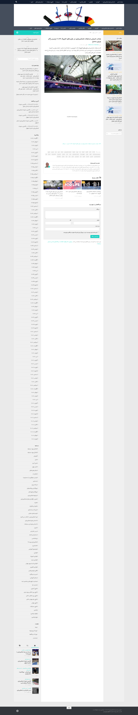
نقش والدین (83, 2)
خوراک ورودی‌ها (33, 631)
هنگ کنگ (59, 156)
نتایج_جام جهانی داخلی (31, 599)
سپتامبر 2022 (33, 299)
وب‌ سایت (97, 226)
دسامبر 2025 (34, 163)
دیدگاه (97, 209)
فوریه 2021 (34, 367)
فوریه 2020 (34, 410)
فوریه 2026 (34, 156)
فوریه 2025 (34, 199)
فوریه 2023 (34, 281)
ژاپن (70, 154)
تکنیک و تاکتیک (33, 506)
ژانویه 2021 (34, 371)
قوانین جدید (34, 560)
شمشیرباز (59, 154)
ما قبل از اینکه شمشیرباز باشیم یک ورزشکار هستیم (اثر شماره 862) (29, 70)
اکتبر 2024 (34, 210)
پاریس (52, 152)
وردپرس (35, 638)
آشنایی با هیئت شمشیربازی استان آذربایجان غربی (24, 682)
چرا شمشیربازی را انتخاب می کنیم (29, 517)
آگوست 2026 (34, 138)
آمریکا (83, 152)
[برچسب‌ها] (20, 646)
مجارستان (77, 156)
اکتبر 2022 (34, 296)
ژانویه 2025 (34, 203)
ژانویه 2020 (34, 414)
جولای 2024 (34, 221)
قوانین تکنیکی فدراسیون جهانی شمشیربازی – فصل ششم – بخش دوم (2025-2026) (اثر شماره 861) (28, 76)
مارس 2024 (34, 235)
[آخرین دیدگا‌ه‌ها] (27, 646)
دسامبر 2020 (34, 374)
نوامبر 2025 (34, 167)
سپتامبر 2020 (33, 385)
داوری (35, 528)
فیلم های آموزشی (33, 549)
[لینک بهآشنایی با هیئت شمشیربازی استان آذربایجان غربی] (35, 681)
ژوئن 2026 (34, 145)
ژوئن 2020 (34, 396)
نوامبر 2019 (34, 421)
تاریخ (49, 152)
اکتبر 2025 (34, 170)
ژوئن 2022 (34, 310)
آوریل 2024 (34, 231)
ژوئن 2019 (34, 439)
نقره (66, 156)
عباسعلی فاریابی (97, 156)
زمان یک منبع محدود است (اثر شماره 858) (26, 94)
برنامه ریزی (34, 485)
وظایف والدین (34, 614)
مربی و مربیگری (33, 574)
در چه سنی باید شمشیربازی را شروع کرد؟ (24, 653)
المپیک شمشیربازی (67, 152)
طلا (46, 154)
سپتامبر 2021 (33, 342)
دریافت (64, 144)
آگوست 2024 (34, 217)
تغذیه (35, 503)
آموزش (98, 2)
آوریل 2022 (34, 317)
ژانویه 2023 (34, 285)
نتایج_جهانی (34, 603)
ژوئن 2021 (34, 353)
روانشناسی (34, 538)
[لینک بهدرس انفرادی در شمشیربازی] (35, 690)
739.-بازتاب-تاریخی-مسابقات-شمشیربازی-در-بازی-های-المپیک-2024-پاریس (83, 144)
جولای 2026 (34, 142)
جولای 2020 (34, 392)
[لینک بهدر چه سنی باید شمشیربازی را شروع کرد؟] (35, 652)
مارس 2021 (34, 364)
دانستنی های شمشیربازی (109, 2)
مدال (73, 156)
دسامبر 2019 (34, 417)
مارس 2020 (34, 407)
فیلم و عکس (73, 2)
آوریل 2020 (34, 403)
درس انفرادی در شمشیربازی (24, 690)
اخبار (32, 2)
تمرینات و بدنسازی (32, 510)
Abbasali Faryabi (93, 45)
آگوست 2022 (34, 303)
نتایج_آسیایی (34, 589)
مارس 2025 (34, 195)
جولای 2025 (34, 181)
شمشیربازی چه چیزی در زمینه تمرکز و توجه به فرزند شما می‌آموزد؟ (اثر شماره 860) (27, 82)
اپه (80, 152)
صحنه (49, 154)
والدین (35, 610)
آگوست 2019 (34, 432)
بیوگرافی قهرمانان (33, 492)
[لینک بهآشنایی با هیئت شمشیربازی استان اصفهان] (35, 661)
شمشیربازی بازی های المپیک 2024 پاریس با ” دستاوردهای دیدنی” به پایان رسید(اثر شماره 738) (54, 193)
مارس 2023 (34, 278)
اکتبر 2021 (34, 339)
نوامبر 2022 (34, 292)
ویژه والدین (34, 617)
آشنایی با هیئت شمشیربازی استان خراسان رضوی (29, 105)
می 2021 (35, 357)
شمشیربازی (54, 154)
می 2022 (35, 314)
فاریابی (91, 156)
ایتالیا (62, 152)
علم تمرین (34, 546)
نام (70, 220)
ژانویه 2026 (34, 160)
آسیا (90, 152)
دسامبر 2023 (34, 246)
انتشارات (35, 474)
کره (80, 156)
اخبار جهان (94, 33)
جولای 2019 (34, 435)
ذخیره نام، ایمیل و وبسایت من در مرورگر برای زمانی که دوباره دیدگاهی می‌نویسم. (80, 232)
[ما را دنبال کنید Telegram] (17, 32)
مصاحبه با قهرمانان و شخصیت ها (29, 581)
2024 (93, 152)
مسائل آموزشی (33, 578)
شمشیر (63, 154)
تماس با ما (64, 2)
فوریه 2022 (34, 324)
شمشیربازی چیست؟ (32, 542)
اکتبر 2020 (34, 382)
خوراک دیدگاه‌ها (33, 634)
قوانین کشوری (33, 567)
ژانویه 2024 (34, 242)
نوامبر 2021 (34, 335)
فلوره (84, 156)
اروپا (77, 152)
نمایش (63, 156)
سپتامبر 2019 (33, 428)
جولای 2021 (34, 349)
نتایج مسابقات (50, 2)
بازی (58, 152)
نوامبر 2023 (34, 249)
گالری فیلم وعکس (33, 571)
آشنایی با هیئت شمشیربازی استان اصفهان (29, 116)
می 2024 (35, 228)
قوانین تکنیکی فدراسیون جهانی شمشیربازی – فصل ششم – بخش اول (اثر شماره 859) (28, 89)
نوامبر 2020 (34, 378)
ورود (36, 627)
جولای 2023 (34, 263)
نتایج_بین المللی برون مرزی (30, 592)
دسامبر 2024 (34, 206)
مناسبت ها (34, 585)
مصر (69, 156)
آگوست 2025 (34, 178)
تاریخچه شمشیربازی (96, 154)
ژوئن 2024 (34, 224)
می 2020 (35, 400)
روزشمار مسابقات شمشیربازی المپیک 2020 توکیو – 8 (94, 192)
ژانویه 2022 (34, 328)
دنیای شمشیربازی (76, 154)
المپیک (74, 152)
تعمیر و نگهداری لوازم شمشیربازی (29, 499)
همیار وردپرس (106, 712)
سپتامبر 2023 (33, 256)
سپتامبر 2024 (33, 213)
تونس (87, 154)
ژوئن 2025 (34, 185)
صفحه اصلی (120, 2)
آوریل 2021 (34, 360)
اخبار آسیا (34, 463)
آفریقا (87, 152)
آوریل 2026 (34, 152)
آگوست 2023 (34, 260)
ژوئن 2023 (34, 267)
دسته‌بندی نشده (33, 535)
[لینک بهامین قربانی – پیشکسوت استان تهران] (35, 670)
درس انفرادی (34, 531)
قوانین (91, 2)
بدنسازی (35, 481)
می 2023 (35, 271)
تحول (90, 154)
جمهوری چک (82, 154)
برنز (55, 152)
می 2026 (35, 149)
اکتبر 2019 (34, 425)
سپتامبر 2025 (33, 174)
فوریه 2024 (34, 238)
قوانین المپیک (33, 556)
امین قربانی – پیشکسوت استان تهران (25, 673)
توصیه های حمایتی (33, 513)
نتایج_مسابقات (33, 606)
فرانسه (87, 156)
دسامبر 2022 (34, 289)
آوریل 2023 (34, 274)
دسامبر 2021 (34, 332)
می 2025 (35, 188)
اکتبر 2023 (34, 253)
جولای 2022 (34, 306)
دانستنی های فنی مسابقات (30, 524)
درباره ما (58, 2)
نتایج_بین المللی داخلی (31, 596)
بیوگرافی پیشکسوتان (32, 488)
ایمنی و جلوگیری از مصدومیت (30, 478)
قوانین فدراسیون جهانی (31, 563)
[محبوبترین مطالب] (35, 646)
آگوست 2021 (34, 346)
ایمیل (97, 220)
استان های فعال (39, 2)
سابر (67, 154)
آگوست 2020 (34, 389)
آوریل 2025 (34, 192)
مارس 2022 (34, 321)
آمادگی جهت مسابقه (32, 449)
